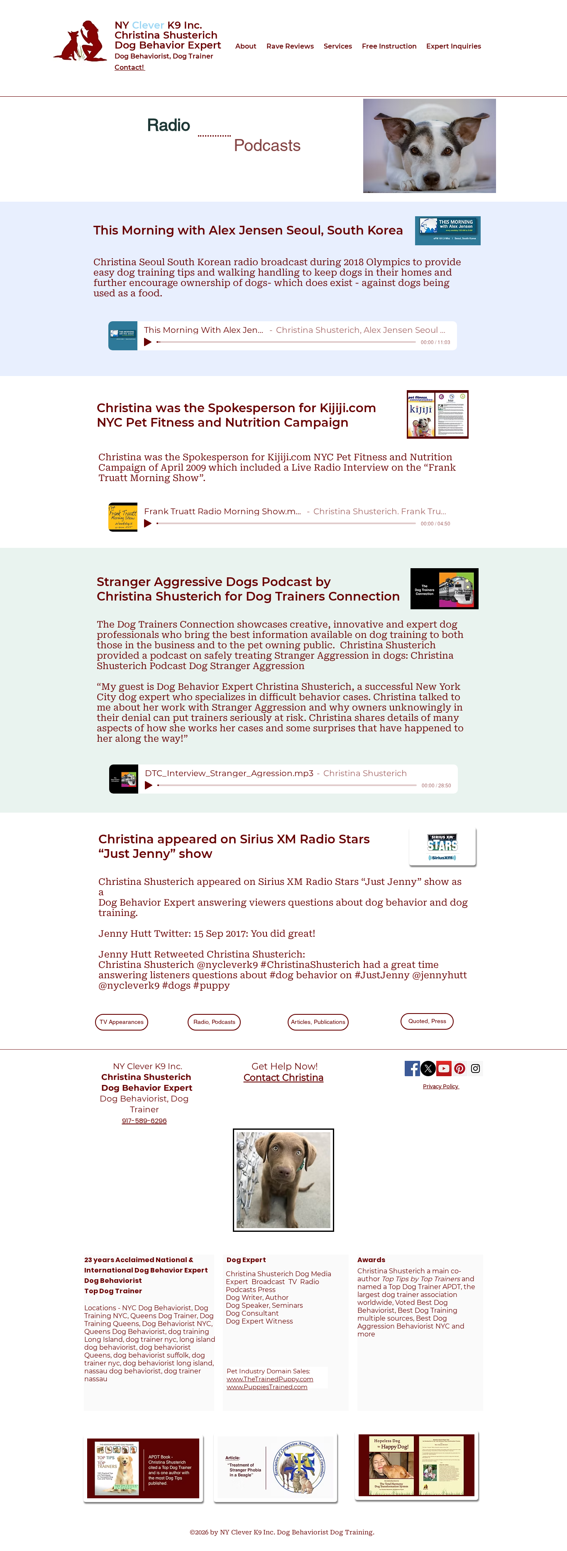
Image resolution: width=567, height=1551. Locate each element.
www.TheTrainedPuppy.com (270, 1379)
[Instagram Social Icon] (475, 1068)
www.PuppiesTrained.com (267, 1387)
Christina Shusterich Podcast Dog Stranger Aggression (275, 660)
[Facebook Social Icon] (412, 1068)
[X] (428, 1068)
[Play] (148, 342)
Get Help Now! (283, 1066)
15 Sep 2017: (222, 933)
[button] (246, 46)
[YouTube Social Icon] (444, 1068)
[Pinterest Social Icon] (459, 1068)
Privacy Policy (441, 1086)
